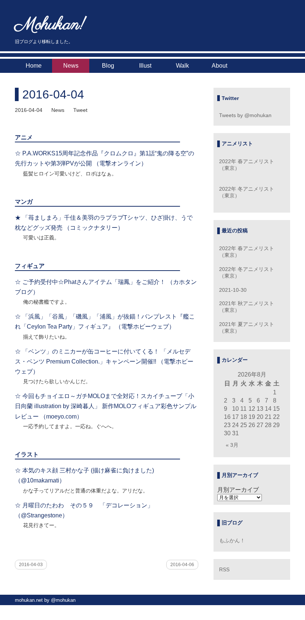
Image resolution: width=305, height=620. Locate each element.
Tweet (80, 110)
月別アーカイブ (238, 490)
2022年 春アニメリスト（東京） (246, 164)
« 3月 (232, 445)
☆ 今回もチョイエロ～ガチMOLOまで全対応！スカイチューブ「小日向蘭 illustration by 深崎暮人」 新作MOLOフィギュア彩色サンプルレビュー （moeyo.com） (105, 406)
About (219, 65)
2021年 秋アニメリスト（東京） (246, 306)
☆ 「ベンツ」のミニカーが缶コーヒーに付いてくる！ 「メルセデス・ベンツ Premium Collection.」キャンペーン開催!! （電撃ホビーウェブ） (104, 361)
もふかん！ (232, 540)
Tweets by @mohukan (245, 115)
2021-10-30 (233, 290)
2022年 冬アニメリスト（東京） (246, 192)
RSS (224, 569)
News (70, 65)
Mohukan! (50, 25)
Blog (108, 65)
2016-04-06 (182, 564)
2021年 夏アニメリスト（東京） (246, 327)
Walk (182, 65)
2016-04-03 (31, 564)
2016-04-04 (53, 94)
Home (34, 65)
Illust (145, 65)
